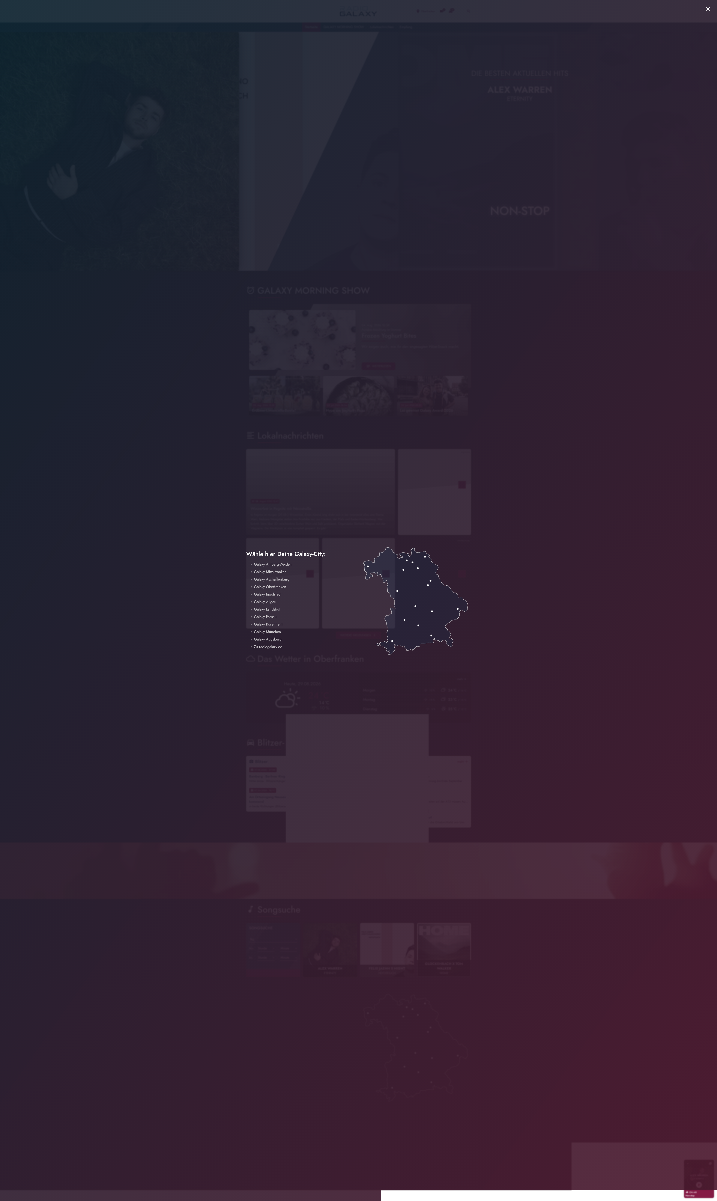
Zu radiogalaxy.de (268, 647)
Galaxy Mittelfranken (270, 572)
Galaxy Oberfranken (270, 587)
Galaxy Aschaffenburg (271, 579)
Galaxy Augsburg (268, 639)
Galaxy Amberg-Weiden (273, 564)
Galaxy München (267, 632)
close (708, 9)
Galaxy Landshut (267, 609)
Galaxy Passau (265, 617)
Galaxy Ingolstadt (267, 594)
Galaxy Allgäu (265, 602)
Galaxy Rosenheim (268, 624)
